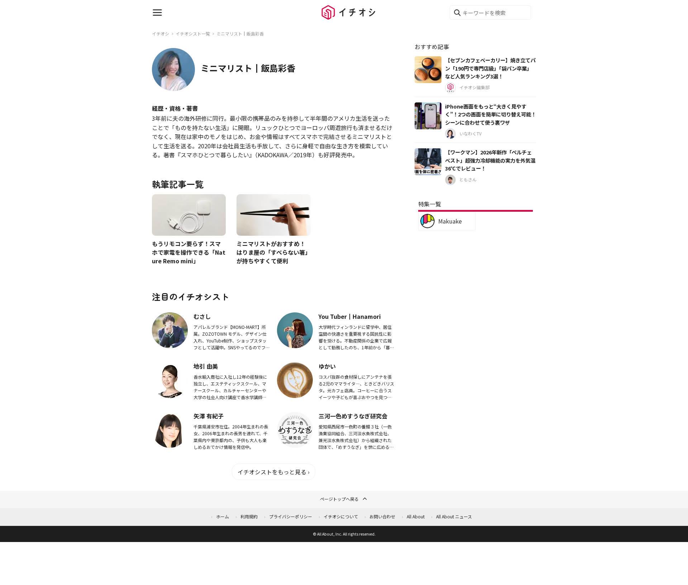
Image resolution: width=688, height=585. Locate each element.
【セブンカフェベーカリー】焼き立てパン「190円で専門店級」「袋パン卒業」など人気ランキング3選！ (490, 68)
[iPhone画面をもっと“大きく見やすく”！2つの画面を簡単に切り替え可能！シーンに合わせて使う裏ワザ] (428, 115)
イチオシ (160, 33)
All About (416, 516)
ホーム (222, 516)
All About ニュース (454, 516)
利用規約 (249, 516)
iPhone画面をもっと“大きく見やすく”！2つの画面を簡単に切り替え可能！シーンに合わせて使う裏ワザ (490, 114)
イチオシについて (341, 516)
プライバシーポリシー (290, 516)
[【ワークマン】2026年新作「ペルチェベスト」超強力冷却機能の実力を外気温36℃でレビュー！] (428, 161)
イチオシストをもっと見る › (274, 471)
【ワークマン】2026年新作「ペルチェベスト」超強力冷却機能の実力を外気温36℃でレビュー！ (490, 160)
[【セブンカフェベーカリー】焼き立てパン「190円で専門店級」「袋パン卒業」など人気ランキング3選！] (428, 69)
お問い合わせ (382, 516)
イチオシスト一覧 (193, 33)
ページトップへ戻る (339, 499)
